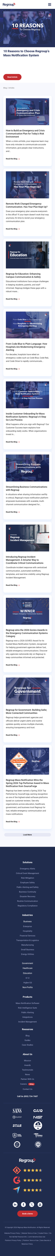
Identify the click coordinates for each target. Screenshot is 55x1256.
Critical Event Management (27, 873)
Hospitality (27, 931)
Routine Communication (27, 901)
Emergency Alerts (27, 869)
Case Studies (27, 1045)
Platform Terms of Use (31, 1240)
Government (27, 963)
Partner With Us (27, 1079)
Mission (27, 1060)
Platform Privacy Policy (13, 1240)
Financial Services (27, 936)
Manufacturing (27, 945)
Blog (5, 88)
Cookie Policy (43, 1233)
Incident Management (27, 1022)
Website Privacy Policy (12, 1233)
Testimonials (27, 1070)
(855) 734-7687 (31, 1096)
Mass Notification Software (27, 1003)
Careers (23, 1084)
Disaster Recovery (27, 896)
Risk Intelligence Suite (27, 1008)
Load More (27, 835)
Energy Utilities (27, 954)
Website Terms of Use (29, 1233)
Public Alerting (27, 1012)
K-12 (27, 978)
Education (27, 973)
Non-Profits (28, 987)
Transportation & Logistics (27, 940)
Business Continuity (27, 892)
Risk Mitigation (27, 878)
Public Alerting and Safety (27, 887)
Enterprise (27, 926)
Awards (27, 1065)
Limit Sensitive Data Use (37, 1237)
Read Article (12, 77)
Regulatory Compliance (27, 906)
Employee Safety (27, 882)
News (27, 1074)
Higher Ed (27, 982)
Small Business (27, 949)
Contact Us (27, 1089)
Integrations (27, 1017)
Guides (27, 1040)
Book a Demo (27, 1214)
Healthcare (27, 968)
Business (27, 921)
